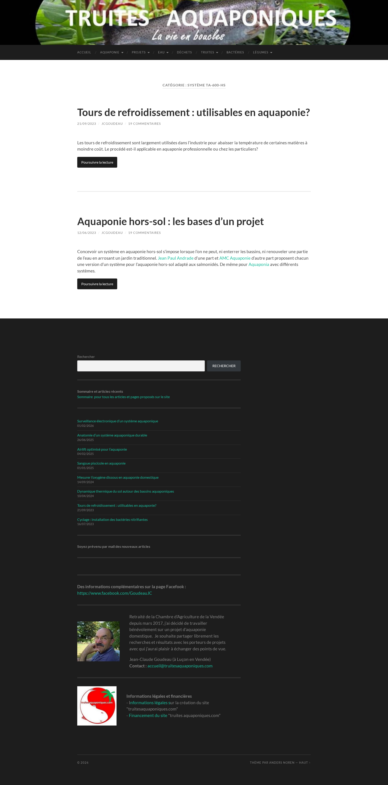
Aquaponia (259, 264)
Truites (207, 52)
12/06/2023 (86, 233)
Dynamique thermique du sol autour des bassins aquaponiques (125, 491)
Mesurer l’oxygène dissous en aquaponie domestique (118, 477)
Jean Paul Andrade (176, 258)
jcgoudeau (112, 123)
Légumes (260, 52)
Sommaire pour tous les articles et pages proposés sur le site (123, 397)
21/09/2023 (86, 123)
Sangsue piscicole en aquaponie (101, 463)
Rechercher (86, 356)
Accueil (84, 52)
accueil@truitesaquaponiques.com (180, 665)
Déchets (184, 52)
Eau (161, 52)
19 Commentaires (144, 123)
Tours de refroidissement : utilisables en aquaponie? (193, 112)
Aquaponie (109, 52)
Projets (139, 52)
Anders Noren (282, 762)
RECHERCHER (224, 366)
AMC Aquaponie (235, 258)
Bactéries (235, 52)
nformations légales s (150, 702)
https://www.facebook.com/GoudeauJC (114, 593)
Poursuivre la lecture (97, 162)
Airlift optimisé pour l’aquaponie (102, 449)
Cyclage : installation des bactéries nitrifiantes (112, 519)
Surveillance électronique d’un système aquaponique (117, 421)
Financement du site (148, 715)
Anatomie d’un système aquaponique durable (112, 435)
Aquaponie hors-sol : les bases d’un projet (170, 221)
